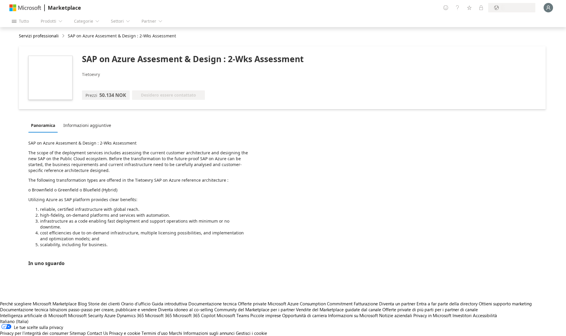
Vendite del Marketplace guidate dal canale (338, 309)
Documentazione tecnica (212, 304)
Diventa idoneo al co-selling (185, 309)
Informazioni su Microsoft (353, 315)
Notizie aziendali (395, 315)
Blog (82, 304)
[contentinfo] (64, 36)
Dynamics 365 (130, 315)
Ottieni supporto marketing (505, 304)
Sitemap (78, 333)
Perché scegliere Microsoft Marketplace (38, 304)
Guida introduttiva (169, 304)
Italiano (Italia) (14, 321)
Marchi (175, 333)
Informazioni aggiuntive (87, 125)
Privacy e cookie (124, 333)
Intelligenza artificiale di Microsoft (33, 315)
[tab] (44, 125)
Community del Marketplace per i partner (254, 309)
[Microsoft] (25, 7)
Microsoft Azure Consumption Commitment (311, 304)
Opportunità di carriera (304, 315)
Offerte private (252, 304)
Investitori (462, 315)
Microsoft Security (85, 315)
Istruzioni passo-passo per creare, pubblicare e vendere (103, 309)
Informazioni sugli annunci (209, 333)
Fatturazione (366, 304)
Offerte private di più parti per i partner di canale (430, 309)
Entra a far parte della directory (447, 304)
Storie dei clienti (104, 304)
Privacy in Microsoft (432, 315)
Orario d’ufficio (136, 304)
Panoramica (43, 125)
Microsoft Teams (233, 315)
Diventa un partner (397, 304)
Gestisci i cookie (251, 333)
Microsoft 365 (158, 315)
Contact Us (97, 333)
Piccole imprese (265, 315)
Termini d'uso (155, 333)
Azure (110, 315)
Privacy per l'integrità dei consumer (34, 333)
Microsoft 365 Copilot (194, 315)
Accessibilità (485, 315)
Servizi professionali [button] (39, 36)
